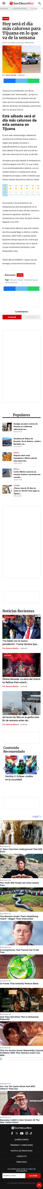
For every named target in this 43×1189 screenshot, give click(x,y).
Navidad (4, 8)
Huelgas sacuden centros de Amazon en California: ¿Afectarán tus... (25, 426)
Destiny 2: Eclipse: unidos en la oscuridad (19, 778)
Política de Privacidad (21, 1151)
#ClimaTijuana (11, 282)
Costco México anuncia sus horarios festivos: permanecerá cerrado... (26, 474)
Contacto (21, 1156)
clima (34, 8)
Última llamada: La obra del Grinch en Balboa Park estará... (21, 680)
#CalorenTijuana (31, 280)
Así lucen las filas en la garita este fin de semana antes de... (20, 719)
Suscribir (33, 1175)
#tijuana (13, 280)
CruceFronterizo (20, 8)
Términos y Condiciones (21, 1145)
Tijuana (20, 275)
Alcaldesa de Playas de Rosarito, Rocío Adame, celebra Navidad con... (27, 441)
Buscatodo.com (29, 1183)
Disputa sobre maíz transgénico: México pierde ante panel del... (25, 458)
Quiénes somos (22, 1139)
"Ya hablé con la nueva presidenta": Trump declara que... (20, 642)
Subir (39, 1185)
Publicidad (21, 1162)
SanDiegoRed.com (21, 1127)
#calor (20, 280)
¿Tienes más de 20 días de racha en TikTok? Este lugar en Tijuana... (26, 491)
